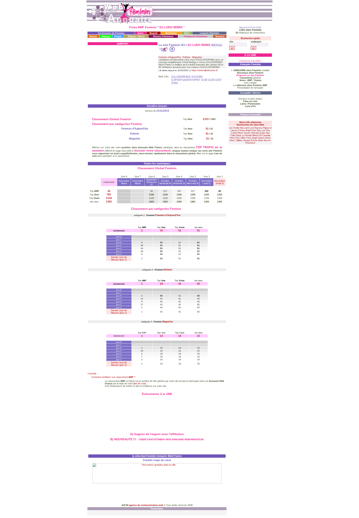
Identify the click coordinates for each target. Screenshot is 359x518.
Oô (260, 135)
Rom (232, 138)
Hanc (232, 140)
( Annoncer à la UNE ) (250, 61)
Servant (255, 133)
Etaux (238, 135)
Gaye (262, 133)
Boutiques (171, 33)
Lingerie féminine (209, 33)
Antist (248, 130)
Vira (268, 130)
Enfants (186, 57)
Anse (267, 138)
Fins (237, 138)
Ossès (247, 133)
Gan (254, 130)
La (250, 85)
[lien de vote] (139, 383)
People (118, 36)
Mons (240, 133)
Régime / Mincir (136, 36)
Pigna (266, 128)
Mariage (106, 36)
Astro (141, 33)
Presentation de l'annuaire (250, 87)
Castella (266, 135)
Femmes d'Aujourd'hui (170, 57)
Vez (268, 133)
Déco (187, 33)
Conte (234, 133)
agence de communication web (146, 505)
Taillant (238, 140)
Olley (243, 138)
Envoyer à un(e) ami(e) (250, 98)
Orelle (236, 128)
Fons (248, 138)
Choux (241, 130)
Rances (258, 128)
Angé (254, 138)
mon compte (250, 82)
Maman (93, 36)
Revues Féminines (163, 36)
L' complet (250, 70)
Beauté (153, 33)
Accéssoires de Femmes (111, 33)
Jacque (246, 140)
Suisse (261, 138)
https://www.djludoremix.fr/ (205, 70)
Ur (270, 128)
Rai (241, 128)
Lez (231, 128)
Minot (255, 135)
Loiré (246, 128)
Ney (259, 130)
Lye (263, 130)
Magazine (197, 57)
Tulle (232, 135)
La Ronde (247, 135)
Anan (260, 140)
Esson (254, 140)
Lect (252, 128)
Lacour (234, 130)
